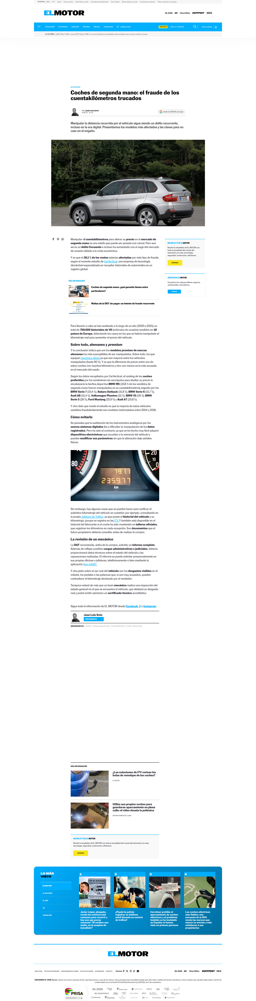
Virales (97, 27)
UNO (115, 993)
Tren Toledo (115, 2)
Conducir (75, 27)
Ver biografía (91, 619)
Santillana (122, 989)
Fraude (129, 626)
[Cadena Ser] (209, 13)
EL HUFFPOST (47, 893)
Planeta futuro (163, 993)
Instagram (149, 606)
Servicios (163, 27)
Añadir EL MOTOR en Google (173, 112)
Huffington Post (101, 993)
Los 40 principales (110, 989)
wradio (123, 993)
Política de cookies (86, 971)
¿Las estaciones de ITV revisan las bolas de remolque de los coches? (134, 774)
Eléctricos (62, 27)
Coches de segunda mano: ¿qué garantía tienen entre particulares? (119, 289)
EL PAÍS (45, 900)
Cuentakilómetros (118, 626)
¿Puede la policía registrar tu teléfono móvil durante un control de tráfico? (129, 916)
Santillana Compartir (137, 989)
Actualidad (50, 27)
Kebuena (173, 993)
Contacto (109, 971)
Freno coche (68, 2)
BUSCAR (174, 291)
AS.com (157, 989)
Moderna (109, 997)
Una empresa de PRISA (73, 991)
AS (44, 908)
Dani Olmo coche (82, 2)
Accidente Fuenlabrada (100, 2)
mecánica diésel (90, 358)
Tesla (59, 2)
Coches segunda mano (101, 626)
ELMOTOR (47, 886)
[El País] (169, 13)
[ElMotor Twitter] (127, 971)
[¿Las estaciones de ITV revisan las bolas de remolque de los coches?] (90, 784)
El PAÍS (98, 989)
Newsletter (125, 27)
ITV (53, 2)
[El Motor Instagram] (131, 971)
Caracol (175, 989)
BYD (48, 2)
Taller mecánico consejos (167, 2)
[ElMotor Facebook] (123, 971)
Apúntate (80, 853)
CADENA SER (47, 915)
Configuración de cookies (70, 971)
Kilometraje (137, 626)
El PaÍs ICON (133, 997)
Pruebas (86, 27)
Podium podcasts (122, 997)
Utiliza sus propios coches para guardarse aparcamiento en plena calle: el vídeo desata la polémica (134, 807)
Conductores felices (147, 2)
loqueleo (157, 997)
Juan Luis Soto (92, 111)
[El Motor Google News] (138, 971)
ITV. (116, 520)
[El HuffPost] (198, 13)
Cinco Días (134, 993)
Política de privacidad (51, 971)
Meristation (169, 997)
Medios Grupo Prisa (73, 998)
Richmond (96, 997)
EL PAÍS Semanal (153, 993)
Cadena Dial (144, 993)
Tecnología (108, 27)
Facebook (132, 606)
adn (165, 989)
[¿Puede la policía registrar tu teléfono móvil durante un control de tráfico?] (129, 907)
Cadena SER (148, 989)
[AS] (176, 13)
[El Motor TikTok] (134, 971)
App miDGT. (90, 564)
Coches (88, 626)
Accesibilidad (99, 971)
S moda (145, 997)
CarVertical (110, 261)
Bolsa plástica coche (130, 2)
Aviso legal (39, 971)
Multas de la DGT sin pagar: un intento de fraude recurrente (123, 303)
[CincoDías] (185, 13)
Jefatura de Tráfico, (92, 516)
